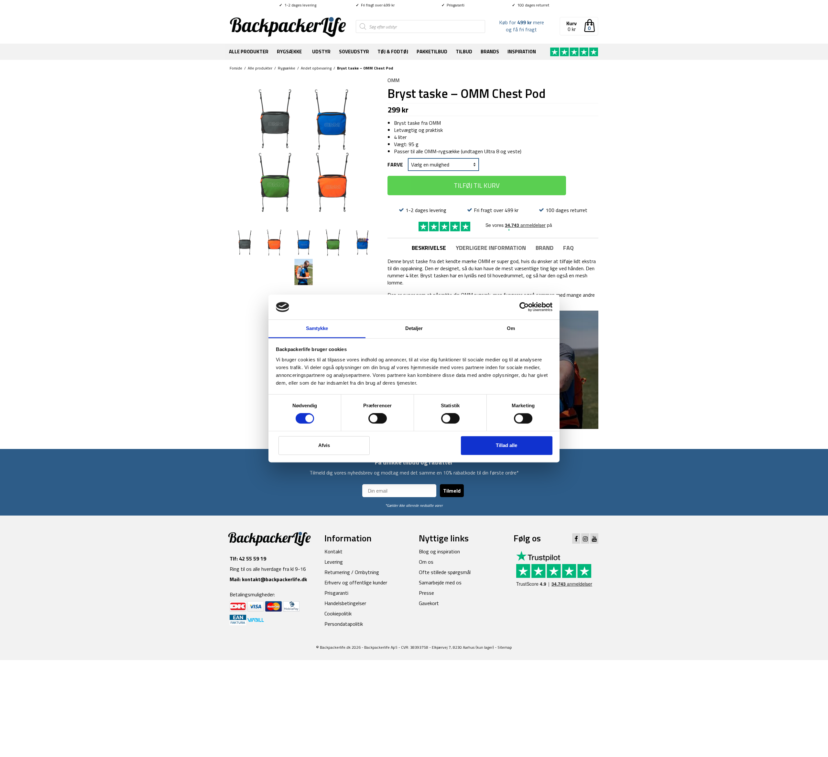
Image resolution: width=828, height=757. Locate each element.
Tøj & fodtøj (392, 51)
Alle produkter (248, 51)
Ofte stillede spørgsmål (445, 572)
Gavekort (429, 603)
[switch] (377, 418)
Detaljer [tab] (414, 328)
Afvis (324, 445)
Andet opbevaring (316, 68)
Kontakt (333, 551)
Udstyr (321, 51)
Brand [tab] (544, 247)
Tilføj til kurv (477, 185)
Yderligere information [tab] (491, 247)
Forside (236, 68)
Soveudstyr (354, 51)
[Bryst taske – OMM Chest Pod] (304, 150)
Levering (333, 562)
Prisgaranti (452, 5)
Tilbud (464, 51)
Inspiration (521, 51)
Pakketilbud (432, 51)
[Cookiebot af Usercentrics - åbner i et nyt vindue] (524, 307)
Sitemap (504, 647)
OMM (393, 80)
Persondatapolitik (343, 624)
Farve (395, 164)
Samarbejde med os (440, 582)
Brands (490, 51)
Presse (426, 593)
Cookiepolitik (338, 613)
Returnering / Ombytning (351, 572)
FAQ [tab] (568, 247)
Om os (426, 562)
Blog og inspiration (439, 551)
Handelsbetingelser (345, 603)
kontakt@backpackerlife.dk (274, 579)
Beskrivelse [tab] (429, 247)
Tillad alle (506, 445)
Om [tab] (511, 328)
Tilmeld (452, 491)
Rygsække (289, 51)
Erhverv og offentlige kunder (355, 582)
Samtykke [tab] (317, 328)
